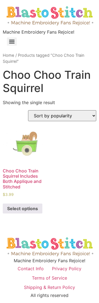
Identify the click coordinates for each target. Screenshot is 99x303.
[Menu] (12, 41)
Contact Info (31, 268)
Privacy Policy (66, 268)
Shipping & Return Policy (49, 287)
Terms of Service (49, 278)
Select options (22, 208)
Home (8, 55)
